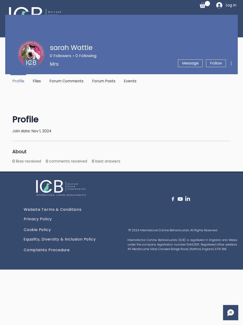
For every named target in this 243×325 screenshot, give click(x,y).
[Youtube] (180, 199)
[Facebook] (173, 199)
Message (190, 63)
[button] (205, 4)
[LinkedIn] (188, 199)
